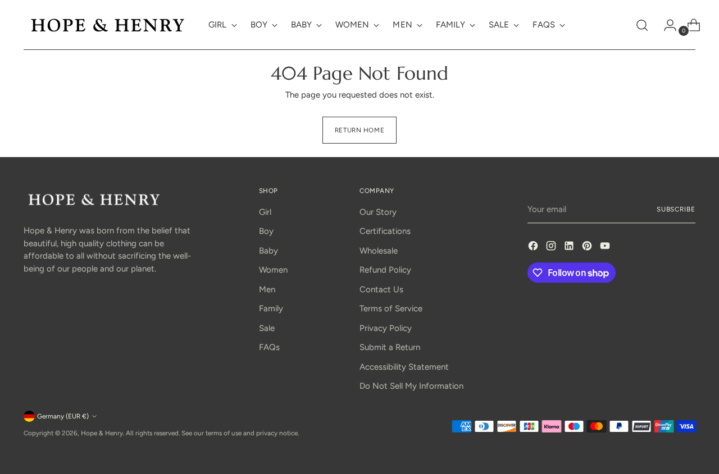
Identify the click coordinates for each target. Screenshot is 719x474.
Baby (268, 251)
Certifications (385, 231)
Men (267, 289)
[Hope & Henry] (108, 25)
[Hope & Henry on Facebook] (534, 247)
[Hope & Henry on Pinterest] (588, 247)
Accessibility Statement (404, 367)
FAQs (269, 347)
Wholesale (379, 251)
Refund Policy (385, 270)
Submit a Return (390, 347)
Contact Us (381, 289)
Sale (267, 328)
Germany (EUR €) (63, 416)
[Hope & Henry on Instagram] (552, 247)
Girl (265, 212)
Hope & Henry (102, 433)
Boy (266, 231)
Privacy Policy (386, 328)
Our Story (378, 212)
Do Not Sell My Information (411, 386)
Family (271, 308)
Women (273, 270)
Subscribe (676, 209)
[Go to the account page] (665, 25)
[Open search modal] (642, 25)
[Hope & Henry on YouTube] (606, 247)
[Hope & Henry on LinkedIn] (570, 247)
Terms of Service (391, 308)
